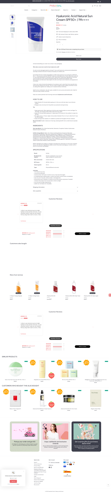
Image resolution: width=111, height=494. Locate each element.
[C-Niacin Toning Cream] (37, 289)
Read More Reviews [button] (55, 225)
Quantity (58, 42)
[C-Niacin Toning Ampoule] (18, 289)
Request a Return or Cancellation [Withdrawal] (40, 469)
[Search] (28, 5)
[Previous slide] (18, 214)
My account (36, 484)
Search (35, 462)
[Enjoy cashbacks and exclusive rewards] (55, 431)
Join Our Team (37, 483)
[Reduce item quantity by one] (57, 44)
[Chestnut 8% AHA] (55, 289)
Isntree (20, 275)
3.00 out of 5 (32, 233)
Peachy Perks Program (39, 479)
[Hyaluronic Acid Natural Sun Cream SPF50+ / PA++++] (17, 258)
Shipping (63, 52)
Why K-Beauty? (37, 478)
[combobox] (20, 5)
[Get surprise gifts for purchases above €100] (86, 431)
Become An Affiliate (38, 481)
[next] (108, 371)
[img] (24, 203)
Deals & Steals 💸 (55, 10)
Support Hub (82, 10)
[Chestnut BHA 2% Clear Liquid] (92, 289)
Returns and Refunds (38, 467)
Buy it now (78, 59)
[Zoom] (35, 34)
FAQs (35, 476)
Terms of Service (38, 464)
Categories (34, 10)
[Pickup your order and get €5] (25, 431)
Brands (26, 10)
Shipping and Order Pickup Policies (40, 472)
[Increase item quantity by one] (62, 44)
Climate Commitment (39, 474)
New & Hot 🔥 (44, 10)
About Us (65, 10)
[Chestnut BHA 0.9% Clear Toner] (74, 289)
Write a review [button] (82, 233)
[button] (59, 25)
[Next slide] (93, 214)
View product (15, 370)
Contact (73, 10)
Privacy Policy (37, 465)
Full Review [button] (23, 221)
